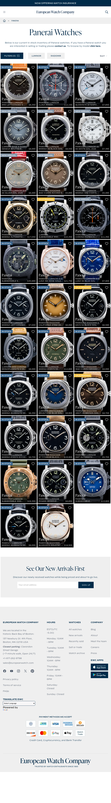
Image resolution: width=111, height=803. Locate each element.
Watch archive (77, 653)
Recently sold (76, 641)
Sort (102, 56)
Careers (95, 647)
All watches (75, 629)
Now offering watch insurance (55, 3)
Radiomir (56, 56)
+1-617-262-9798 (12, 658)
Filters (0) (10, 56)
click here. (95, 46)
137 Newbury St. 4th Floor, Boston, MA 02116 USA (17, 640)
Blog (93, 629)
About (94, 635)
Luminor (36, 56)
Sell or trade (75, 647)
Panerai (15, 21)
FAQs (6, 691)
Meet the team (99, 641)
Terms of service (12, 685)
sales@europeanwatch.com (18, 663)
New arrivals (75, 635)
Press (94, 653)
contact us (60, 46)
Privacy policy (10, 679)
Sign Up (86, 585)
